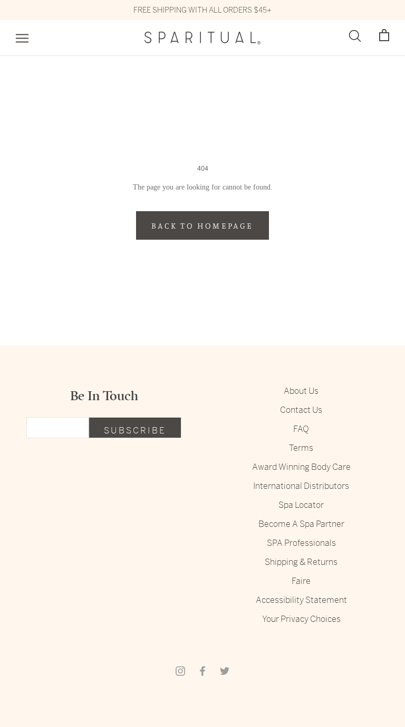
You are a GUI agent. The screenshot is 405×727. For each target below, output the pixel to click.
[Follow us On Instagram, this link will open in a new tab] (180, 670)
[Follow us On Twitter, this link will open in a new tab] (224, 670)
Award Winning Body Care (301, 467)
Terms (301, 448)
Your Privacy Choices (301, 619)
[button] (384, 36)
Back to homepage (202, 225)
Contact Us (301, 410)
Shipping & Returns (301, 562)
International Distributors (301, 486)
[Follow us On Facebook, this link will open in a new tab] (202, 670)
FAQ (301, 429)
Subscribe (135, 430)
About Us (301, 390)
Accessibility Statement (301, 600)
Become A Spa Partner (301, 524)
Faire (301, 581)
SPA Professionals (301, 543)
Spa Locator (301, 505)
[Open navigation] (22, 38)
